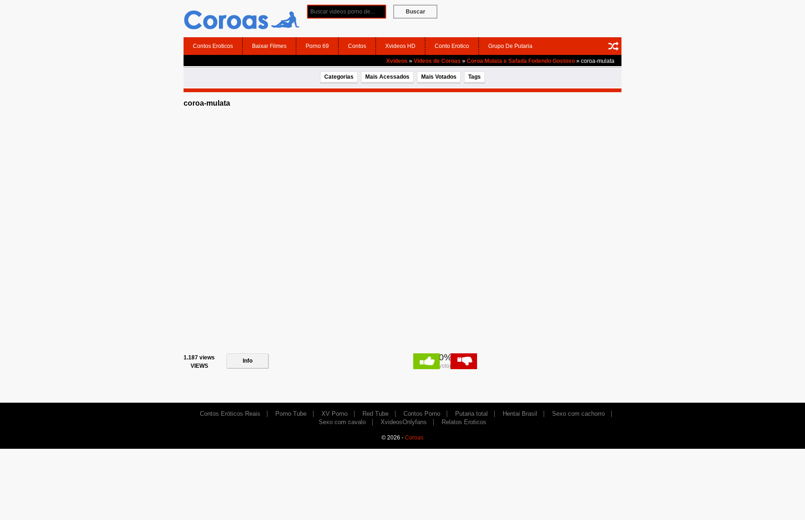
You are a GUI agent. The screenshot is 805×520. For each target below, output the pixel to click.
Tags (474, 77)
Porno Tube (291, 413)
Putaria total (471, 413)
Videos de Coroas (437, 61)
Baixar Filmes (269, 46)
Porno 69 (317, 46)
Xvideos (397, 61)
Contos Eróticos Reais (230, 413)
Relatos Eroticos (464, 422)
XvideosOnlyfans (404, 422)
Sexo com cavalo (342, 422)
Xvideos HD (400, 46)
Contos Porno (421, 413)
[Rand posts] (613, 46)
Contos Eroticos (213, 46)
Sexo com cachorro (578, 413)
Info (247, 361)
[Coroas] (242, 18)
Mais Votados (439, 77)
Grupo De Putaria (510, 46)
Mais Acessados (387, 77)
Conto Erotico (452, 46)
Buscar (415, 11)
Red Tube (375, 413)
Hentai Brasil (520, 413)
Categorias (339, 77)
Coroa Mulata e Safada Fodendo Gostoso (521, 61)
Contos (357, 46)
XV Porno (334, 413)
